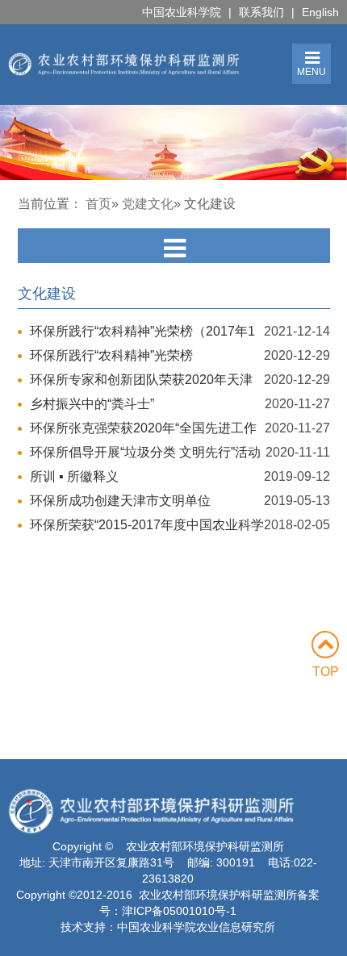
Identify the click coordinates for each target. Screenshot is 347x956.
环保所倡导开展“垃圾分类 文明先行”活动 (145, 452)
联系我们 (261, 12)
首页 (98, 204)
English (320, 12)
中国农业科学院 (181, 12)
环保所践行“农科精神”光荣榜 (111, 355)
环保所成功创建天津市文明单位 (120, 500)
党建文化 (148, 204)
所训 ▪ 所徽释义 (74, 476)
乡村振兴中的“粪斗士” (92, 404)
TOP (325, 671)
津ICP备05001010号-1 (179, 910)
